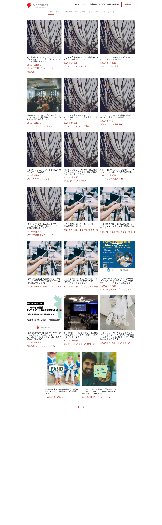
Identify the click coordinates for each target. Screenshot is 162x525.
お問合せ (128, 4)
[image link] (37, 4)
